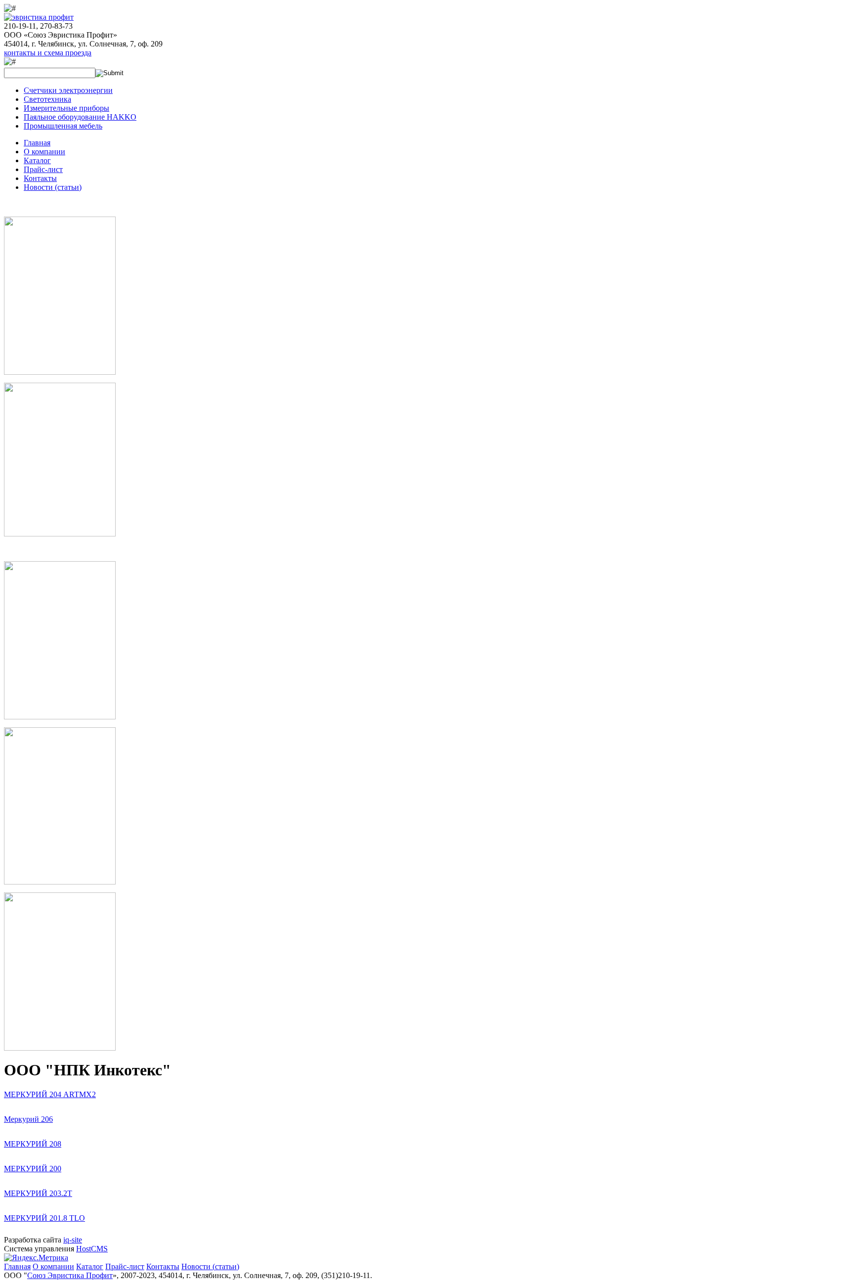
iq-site (72, 1240)
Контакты (40, 178)
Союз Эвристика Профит (70, 1275)
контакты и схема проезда (47, 52)
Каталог (37, 160)
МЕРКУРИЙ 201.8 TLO (44, 1218)
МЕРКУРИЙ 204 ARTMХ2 (50, 1094)
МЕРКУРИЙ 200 (32, 1168)
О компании (44, 151)
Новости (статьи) (53, 187)
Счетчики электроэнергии (68, 90)
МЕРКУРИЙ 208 (32, 1144)
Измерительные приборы (66, 108)
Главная (37, 142)
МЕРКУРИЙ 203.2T (38, 1193)
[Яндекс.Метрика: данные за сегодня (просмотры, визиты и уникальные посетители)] (36, 1257)
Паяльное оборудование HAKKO (80, 117)
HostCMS (92, 1248)
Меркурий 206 (28, 1119)
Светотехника (47, 99)
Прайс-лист (43, 169)
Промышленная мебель (63, 126)
